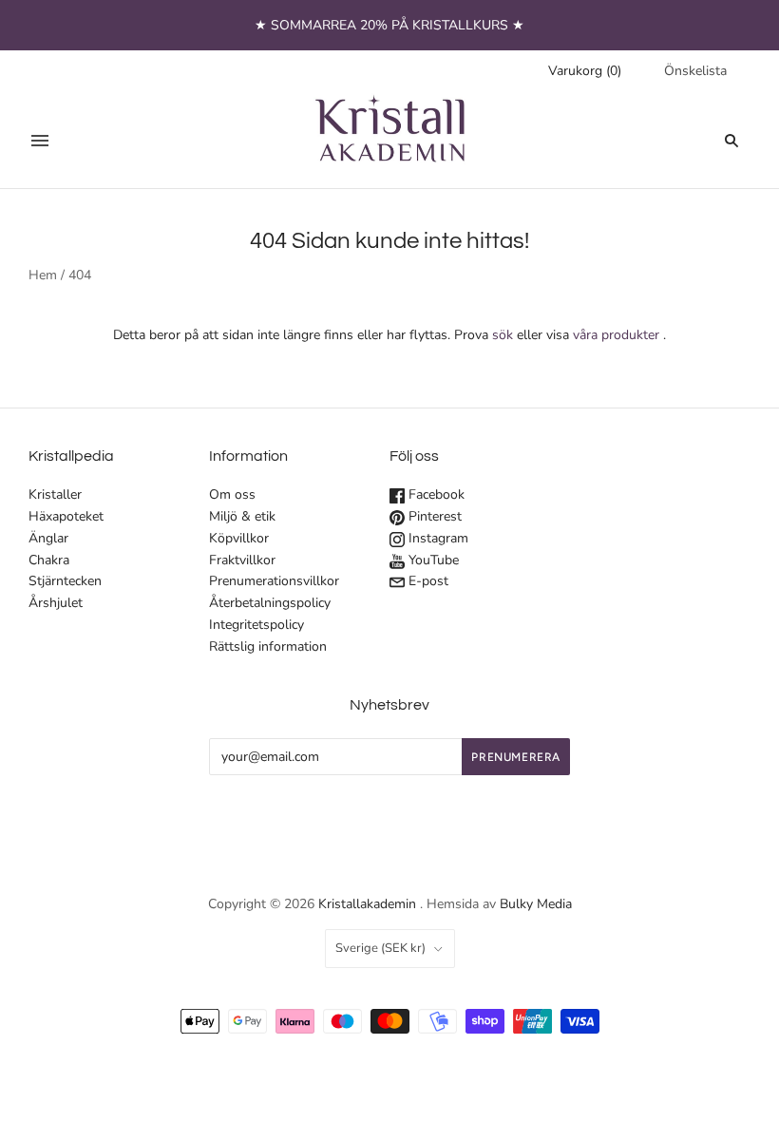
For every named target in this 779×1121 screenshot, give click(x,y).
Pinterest (433, 516)
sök (502, 335)
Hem (42, 275)
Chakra (48, 560)
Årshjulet (55, 603)
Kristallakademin (367, 904)
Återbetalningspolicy (270, 603)
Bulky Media (536, 904)
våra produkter (616, 335)
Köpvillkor (239, 538)
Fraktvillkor (242, 560)
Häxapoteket (66, 516)
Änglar (48, 538)
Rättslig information (268, 646)
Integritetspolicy (256, 625)
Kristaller (55, 494)
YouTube (432, 560)
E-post (426, 581)
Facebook (435, 494)
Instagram (436, 538)
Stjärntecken (65, 581)
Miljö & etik (242, 516)
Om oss (232, 494)
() (584, 71)
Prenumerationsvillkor (274, 581)
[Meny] (39, 140)
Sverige (380, 948)
